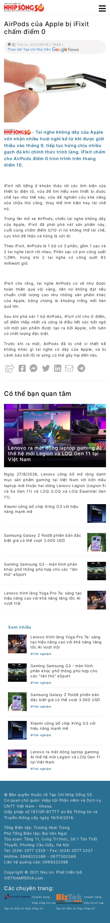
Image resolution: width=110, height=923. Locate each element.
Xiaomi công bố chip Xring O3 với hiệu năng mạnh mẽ (63, 726)
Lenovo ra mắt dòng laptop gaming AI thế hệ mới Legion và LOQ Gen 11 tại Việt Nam (55, 453)
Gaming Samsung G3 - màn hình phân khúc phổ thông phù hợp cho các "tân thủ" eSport (41, 569)
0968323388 (55, 862)
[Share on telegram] (81, 368)
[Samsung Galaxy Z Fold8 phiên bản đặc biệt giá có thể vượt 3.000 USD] (96, 542)
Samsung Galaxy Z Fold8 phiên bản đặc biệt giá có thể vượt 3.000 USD (42, 538)
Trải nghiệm (42, 654)
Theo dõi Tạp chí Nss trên (29, 49)
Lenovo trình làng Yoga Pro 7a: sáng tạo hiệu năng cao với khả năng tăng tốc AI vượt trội (43, 598)
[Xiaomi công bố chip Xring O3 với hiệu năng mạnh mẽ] (96, 513)
